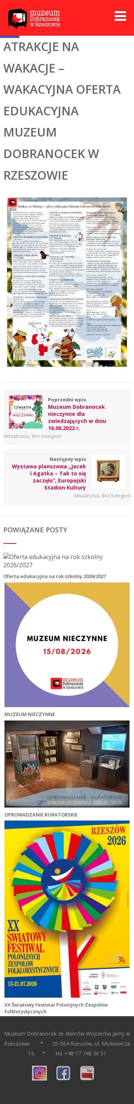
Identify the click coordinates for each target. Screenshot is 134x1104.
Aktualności (16, 436)
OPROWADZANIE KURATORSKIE (41, 814)
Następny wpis (49, 473)
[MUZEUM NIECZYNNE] (66, 703)
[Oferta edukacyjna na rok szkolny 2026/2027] (66, 565)
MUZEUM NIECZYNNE (29, 714)
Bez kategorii (46, 436)
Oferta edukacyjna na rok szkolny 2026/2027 (54, 576)
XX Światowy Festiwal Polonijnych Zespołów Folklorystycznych (56, 1008)
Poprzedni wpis (77, 413)
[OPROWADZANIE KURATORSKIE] (66, 803)
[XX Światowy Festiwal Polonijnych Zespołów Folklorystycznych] (66, 993)
